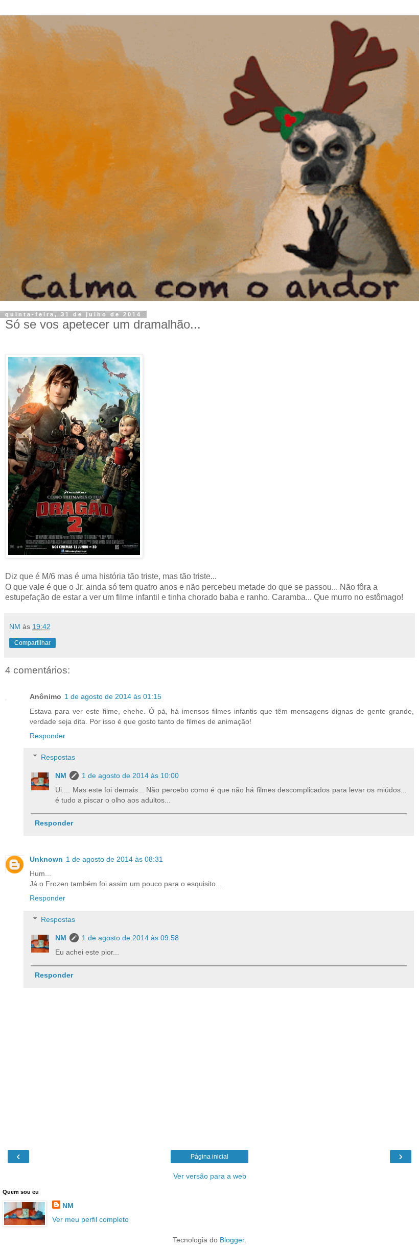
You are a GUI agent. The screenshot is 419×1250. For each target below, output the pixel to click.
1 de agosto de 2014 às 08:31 (114, 859)
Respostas (58, 757)
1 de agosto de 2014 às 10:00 (130, 775)
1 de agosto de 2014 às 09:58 (130, 938)
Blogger (232, 1240)
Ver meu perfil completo (90, 1219)
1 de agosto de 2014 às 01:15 (112, 696)
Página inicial (209, 1156)
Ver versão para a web (209, 1176)
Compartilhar (32, 642)
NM (60, 775)
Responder (47, 736)
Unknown (46, 859)
